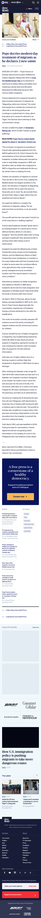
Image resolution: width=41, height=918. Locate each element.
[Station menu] (22, 2)
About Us (26, 838)
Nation (4, 767)
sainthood (27, 531)
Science (4, 853)
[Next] (37, 775)
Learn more (35, 627)
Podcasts (26, 855)
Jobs (24, 858)
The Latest (6, 776)
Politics (4, 840)
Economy (5, 850)
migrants (27, 521)
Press (24, 843)
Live (37, 8)
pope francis (28, 528)
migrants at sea (29, 524)
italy (25, 517)
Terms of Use (27, 862)
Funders (25, 848)
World (4, 66)
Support (25, 850)
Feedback (26, 845)
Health (4, 855)
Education (5, 858)
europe (26, 514)
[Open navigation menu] (38, 2)
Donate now (18, 496)
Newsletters (27, 853)
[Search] (33, 2)
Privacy (25, 860)
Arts (3, 843)
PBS (4, 2)
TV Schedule (27, 840)
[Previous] (32, 775)
